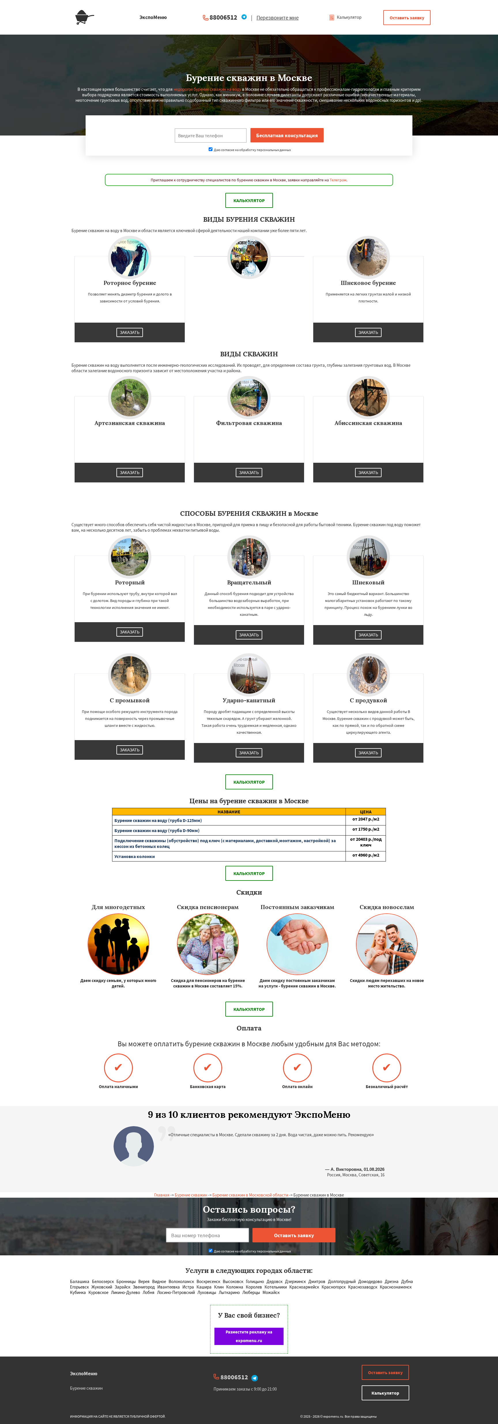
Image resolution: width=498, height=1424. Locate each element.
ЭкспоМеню (83, 1373)
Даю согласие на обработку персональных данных (252, 150)
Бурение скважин (191, 1195)
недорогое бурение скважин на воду (207, 89)
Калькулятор (348, 17)
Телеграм (338, 180)
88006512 (223, 17)
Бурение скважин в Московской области (250, 1195)
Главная (161, 1195)
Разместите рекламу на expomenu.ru (249, 1336)
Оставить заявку (407, 17)
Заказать (129, 332)
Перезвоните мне (277, 17)
